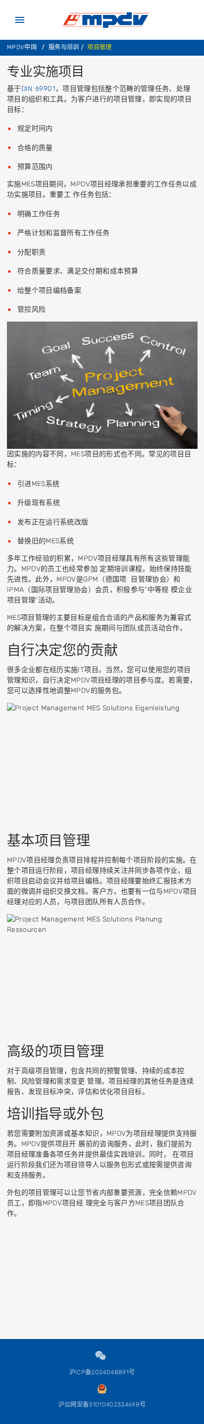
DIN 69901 (38, 88)
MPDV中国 (22, 47)
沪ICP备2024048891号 (102, 1372)
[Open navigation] (19, 19)
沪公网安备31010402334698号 (102, 1404)
